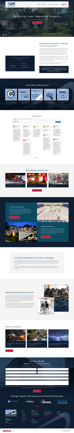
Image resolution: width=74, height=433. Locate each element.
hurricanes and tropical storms (32, 261)
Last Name (39, 368)
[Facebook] (5, 423)
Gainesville (7, 301)
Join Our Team (24, 419)
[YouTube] (10, 423)
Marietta (10, 301)
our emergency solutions (64, 54)
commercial (41, 63)
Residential (23, 415)
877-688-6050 (64, 4)
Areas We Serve (24, 417)
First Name (7, 368)
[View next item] (38, 406)
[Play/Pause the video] (4, 34)
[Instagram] (12, 423)
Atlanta (48, 53)
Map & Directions (34, 423)
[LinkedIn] (7, 423)
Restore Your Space (14, 217)
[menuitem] (38, 4)
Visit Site (32, 417)
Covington (31, 300)
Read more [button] (44, 149)
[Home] (11, 4)
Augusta (12, 63)
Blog (22, 421)
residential (63, 62)
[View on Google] (14, 126)
